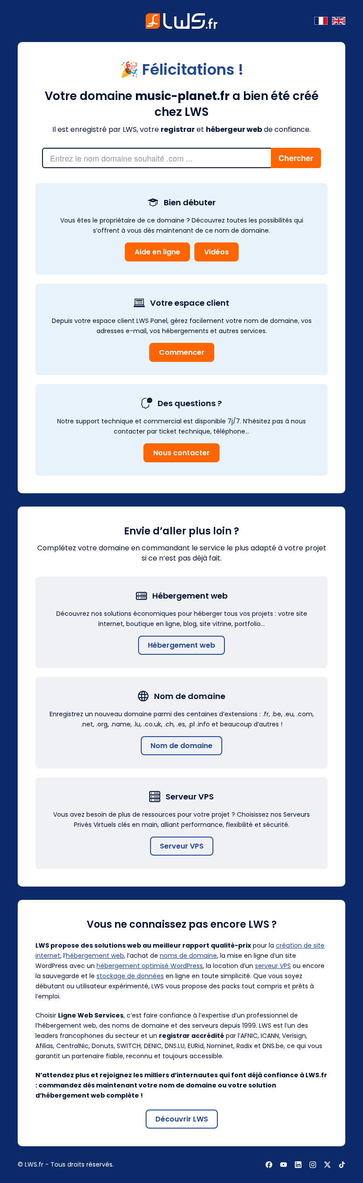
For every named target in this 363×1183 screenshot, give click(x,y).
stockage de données (130, 976)
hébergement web (95, 955)
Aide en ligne (157, 252)
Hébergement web (181, 645)
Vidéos (216, 252)
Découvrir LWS (181, 1119)
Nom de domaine (181, 746)
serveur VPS (273, 965)
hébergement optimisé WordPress (150, 965)
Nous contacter (181, 453)
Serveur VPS (182, 846)
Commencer (182, 352)
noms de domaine (188, 955)
